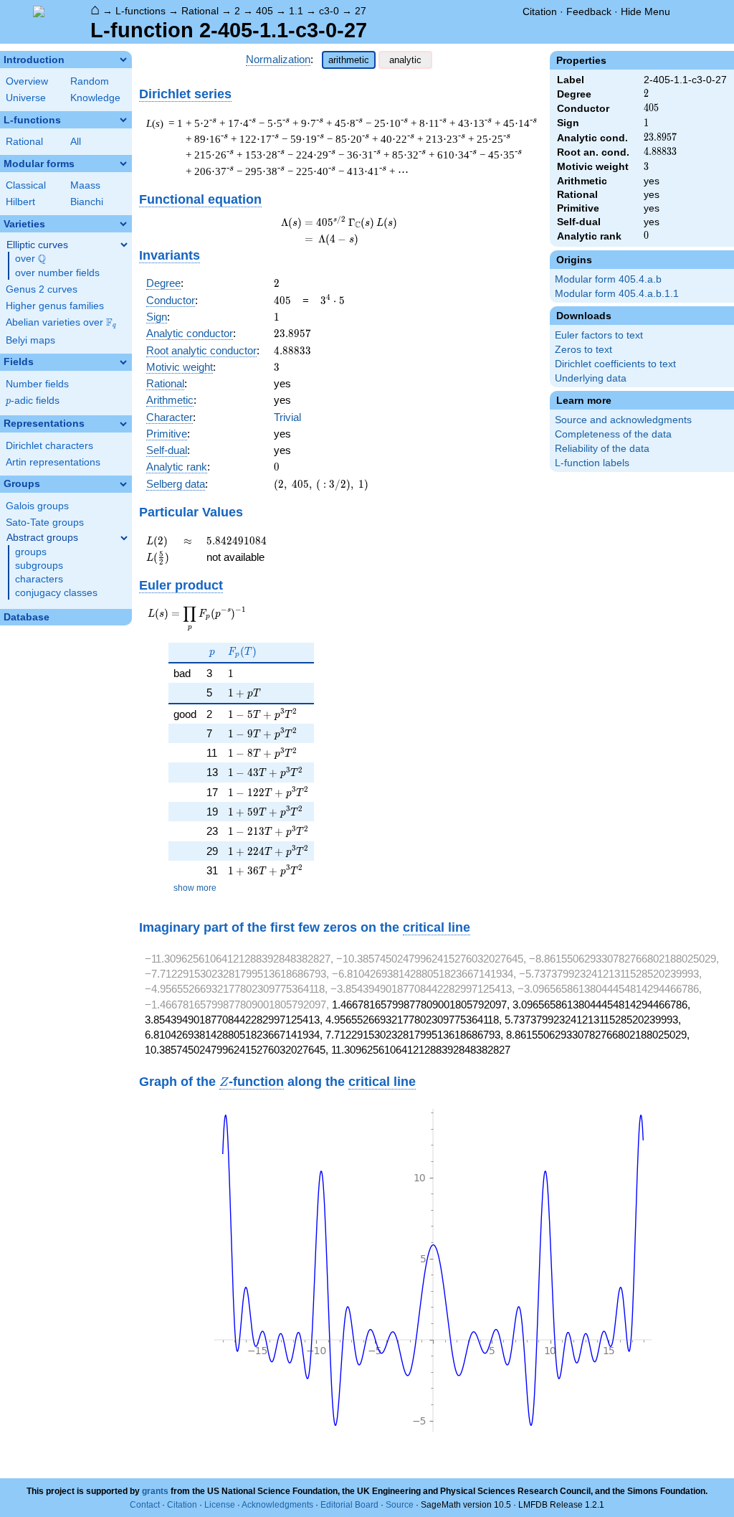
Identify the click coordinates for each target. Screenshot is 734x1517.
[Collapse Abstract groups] (124, 538)
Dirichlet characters (49, 445)
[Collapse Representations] (123, 424)
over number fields (57, 273)
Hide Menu (645, 11)
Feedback (588, 11)
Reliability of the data (602, 448)
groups (31, 552)
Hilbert (20, 202)
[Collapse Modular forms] (123, 163)
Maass (85, 185)
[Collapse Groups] (123, 484)
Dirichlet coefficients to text (615, 364)
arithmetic (348, 60)
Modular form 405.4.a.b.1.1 (617, 293)
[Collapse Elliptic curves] (124, 244)
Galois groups (37, 506)
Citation (540, 11)
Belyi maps (30, 340)
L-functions (140, 10)
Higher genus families (55, 306)
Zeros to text (583, 349)
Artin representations (53, 462)
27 (360, 10)
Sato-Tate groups (45, 522)
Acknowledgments (277, 1505)
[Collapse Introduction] (123, 59)
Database (26, 617)
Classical (26, 185)
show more (194, 888)
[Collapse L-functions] (123, 120)
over (30, 259)
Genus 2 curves (41, 289)
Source (400, 1505)
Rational (200, 10)
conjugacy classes (56, 592)
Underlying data (590, 378)
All (75, 141)
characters (39, 579)
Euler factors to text (599, 335)
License (219, 1505)
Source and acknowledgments (623, 420)
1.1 (296, 10)
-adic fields (32, 400)
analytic (405, 60)
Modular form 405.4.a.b (608, 279)
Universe (26, 98)
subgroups (39, 565)
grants (155, 1491)
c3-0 (329, 10)
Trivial (287, 417)
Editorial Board (349, 1505)
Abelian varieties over (61, 323)
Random (89, 81)
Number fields (37, 384)
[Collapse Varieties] (123, 224)
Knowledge (95, 98)
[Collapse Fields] (123, 362)
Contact (145, 1505)
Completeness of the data (613, 434)
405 (264, 10)
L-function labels (592, 463)
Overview (27, 81)
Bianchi (86, 202)
